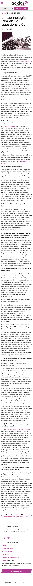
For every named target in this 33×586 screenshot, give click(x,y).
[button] (2, 2)
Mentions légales (7, 548)
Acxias (4, 545)
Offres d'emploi (7, 551)
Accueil (6, 13)
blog (18, 13)
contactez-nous (24, 531)
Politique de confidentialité (10, 557)
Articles (13, 13)
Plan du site (5, 554)
